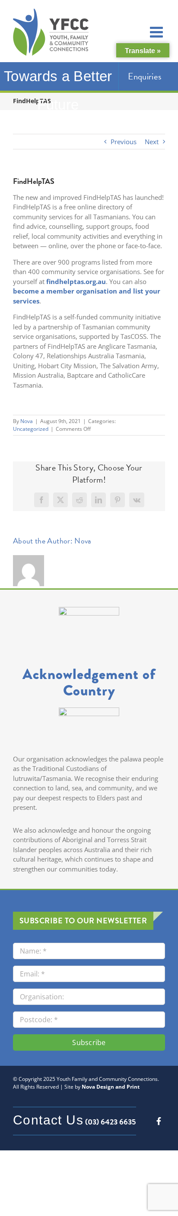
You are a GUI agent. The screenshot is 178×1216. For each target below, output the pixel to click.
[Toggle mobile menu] (157, 31)
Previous (124, 141)
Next (152, 141)
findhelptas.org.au (76, 281)
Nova (26, 421)
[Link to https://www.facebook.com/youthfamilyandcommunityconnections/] (158, 1121)
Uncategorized (30, 429)
